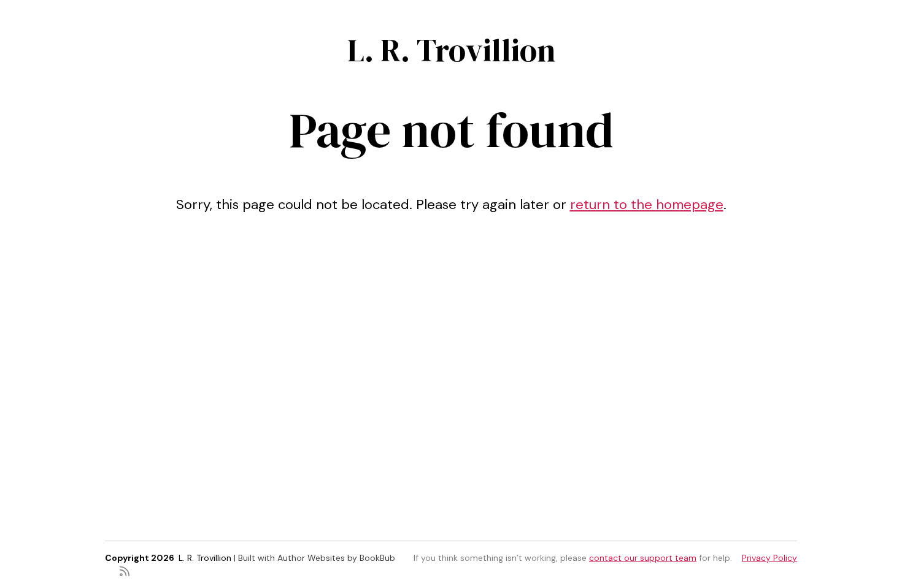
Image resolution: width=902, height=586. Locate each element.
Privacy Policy (769, 557)
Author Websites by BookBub (336, 557)
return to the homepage (646, 204)
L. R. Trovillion (451, 50)
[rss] (124, 570)
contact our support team (642, 557)
